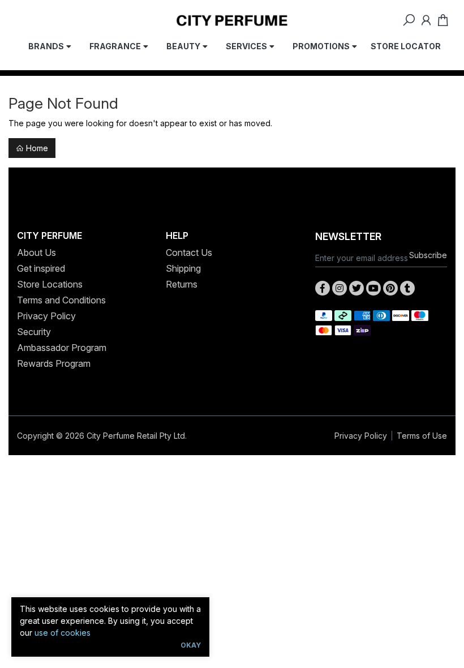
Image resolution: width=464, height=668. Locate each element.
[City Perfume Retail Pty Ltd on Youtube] (373, 288)
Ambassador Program (61, 347)
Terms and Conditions (61, 300)
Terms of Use (422, 435)
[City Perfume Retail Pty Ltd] (232, 19)
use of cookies (63, 632)
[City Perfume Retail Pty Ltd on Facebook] (322, 288)
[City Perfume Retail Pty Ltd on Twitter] (356, 288)
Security (34, 331)
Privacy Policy (46, 316)
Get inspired (41, 268)
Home (36, 148)
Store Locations (50, 284)
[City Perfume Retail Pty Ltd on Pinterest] (390, 288)
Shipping (183, 268)
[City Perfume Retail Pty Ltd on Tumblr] (407, 288)
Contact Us (189, 252)
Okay (191, 645)
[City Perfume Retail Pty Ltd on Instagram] (339, 288)
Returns (181, 284)
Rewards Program (54, 363)
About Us (36, 252)
